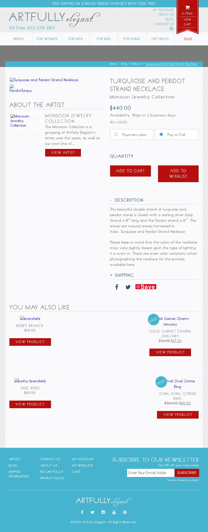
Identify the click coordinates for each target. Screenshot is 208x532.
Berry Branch (30, 325)
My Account (163, 10)
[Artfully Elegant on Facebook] (82, 512)
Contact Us (164, 24)
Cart (76, 472)
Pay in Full (176, 134)
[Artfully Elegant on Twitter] (93, 512)
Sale (188, 39)
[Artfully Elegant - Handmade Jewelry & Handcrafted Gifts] (54, 20)
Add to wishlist (178, 173)
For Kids (104, 39)
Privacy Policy (52, 478)
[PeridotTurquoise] (45, 86)
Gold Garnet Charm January (170, 333)
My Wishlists (82, 465)
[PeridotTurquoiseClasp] (69, 86)
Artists (14, 459)
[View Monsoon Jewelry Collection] (25, 125)
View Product (30, 342)
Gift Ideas (160, 39)
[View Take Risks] (30, 381)
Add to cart (130, 170)
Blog (170, 19)
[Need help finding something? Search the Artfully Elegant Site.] (172, 28)
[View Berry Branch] (30, 318)
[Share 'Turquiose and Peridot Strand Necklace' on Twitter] (128, 287)
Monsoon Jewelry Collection (68, 118)
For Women (47, 39)
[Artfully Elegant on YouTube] (114, 512)
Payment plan (135, 134)
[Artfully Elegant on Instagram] (103, 512)
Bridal (19, 39)
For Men (75, 39)
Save (148, 286)
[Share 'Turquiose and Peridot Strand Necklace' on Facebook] (117, 287)
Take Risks (30, 388)
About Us (166, 14)
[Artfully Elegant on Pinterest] (125, 512)
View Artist (63, 152)
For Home (132, 39)
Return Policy (52, 472)
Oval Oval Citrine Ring (178, 396)
